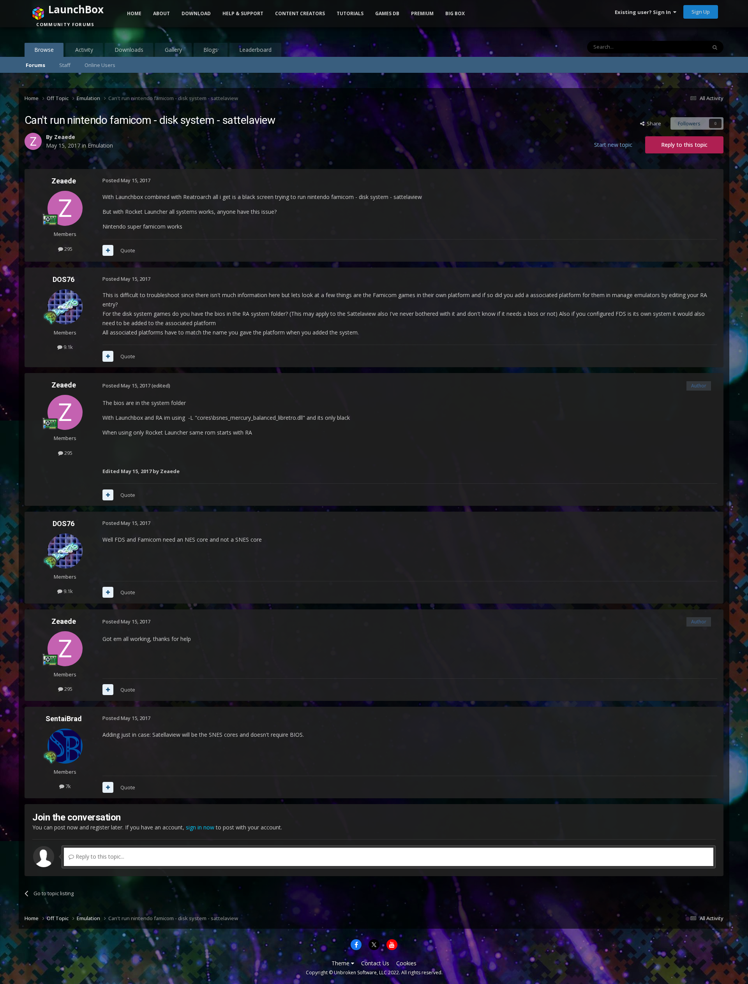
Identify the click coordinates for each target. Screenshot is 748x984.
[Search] (714, 47)
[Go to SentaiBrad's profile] (65, 746)
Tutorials (350, 13)
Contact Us (375, 963)
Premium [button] (422, 13)
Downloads (129, 49)
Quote (127, 250)
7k (67, 786)
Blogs (210, 49)
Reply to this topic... (99, 856)
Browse (44, 49)
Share (652, 123)
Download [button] (196, 13)
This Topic (684, 47)
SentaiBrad (64, 719)
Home (134, 13)
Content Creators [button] (300, 13)
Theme (341, 963)
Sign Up (701, 11)
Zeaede (63, 181)
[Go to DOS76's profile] (65, 306)
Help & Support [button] (242, 13)
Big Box (455, 13)
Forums (35, 65)
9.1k (67, 346)
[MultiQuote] (107, 250)
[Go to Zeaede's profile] (65, 208)
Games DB (387, 13)
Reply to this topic (684, 144)
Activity (84, 49)
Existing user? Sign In (644, 12)
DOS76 (63, 279)
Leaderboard (255, 49)
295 (67, 248)
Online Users (100, 65)
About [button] (161, 13)
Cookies (406, 963)
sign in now (200, 827)
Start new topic (613, 144)
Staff (65, 65)
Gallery (173, 49)
